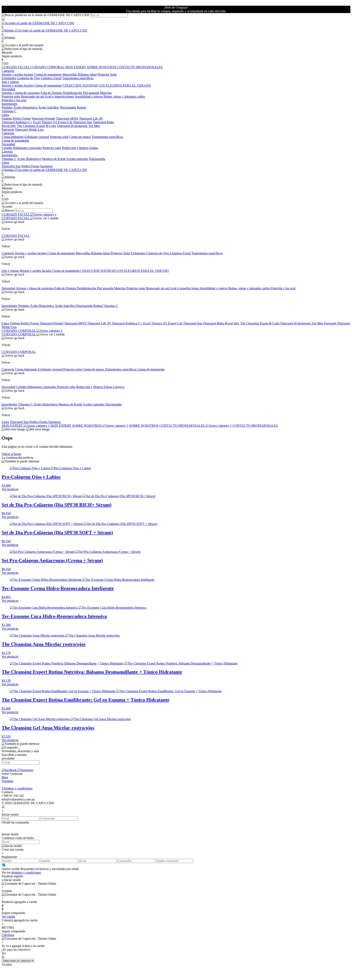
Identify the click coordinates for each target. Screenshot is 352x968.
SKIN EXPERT (76, 67)
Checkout (8, 935)
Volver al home (11, 454)
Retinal (81, 107)
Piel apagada (91, 93)
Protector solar (11, 96)
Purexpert (8, 129)
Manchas (106, 93)
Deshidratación (72, 93)
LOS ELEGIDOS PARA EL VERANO (125, 85)
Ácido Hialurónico (25, 107)
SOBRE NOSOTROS (102, 67)
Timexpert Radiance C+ (17, 122)
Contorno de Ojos (28, 78)
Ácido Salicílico (48, 107)
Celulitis (7, 148)
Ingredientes (9, 306)
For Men (94, 126)
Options (7, 118)
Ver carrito (8, 916)
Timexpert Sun (82, 122)
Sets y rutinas (10, 270)
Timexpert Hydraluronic (72, 126)
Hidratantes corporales (27, 148)
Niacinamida (68, 107)
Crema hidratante (13, 137)
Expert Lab (65, 122)
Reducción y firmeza (75, 148)
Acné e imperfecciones (59, 96)
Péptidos (7, 107)
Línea (5, 323)
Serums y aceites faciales (17, 74)
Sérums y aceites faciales (17, 85)
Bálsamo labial (87, 74)
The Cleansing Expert (31, 126)
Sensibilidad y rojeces (89, 96)
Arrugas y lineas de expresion (21, 93)
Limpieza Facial (51, 78)
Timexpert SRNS (67, 118)
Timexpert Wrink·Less (29, 129)
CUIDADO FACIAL (16, 67)
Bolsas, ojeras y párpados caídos (124, 96)
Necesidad (8, 288)
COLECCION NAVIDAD (80, 85)
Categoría (8, 253)
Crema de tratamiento (48, 74)
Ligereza (7, 151)
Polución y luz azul (14, 100)
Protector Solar (107, 74)
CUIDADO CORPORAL (47, 67)
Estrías (93, 148)
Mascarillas (70, 74)
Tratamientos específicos (78, 78)
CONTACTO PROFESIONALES (140, 67)
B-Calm (51, 126)
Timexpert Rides (103, 122)
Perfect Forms (22, 118)
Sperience (46, 166)
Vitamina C (9, 111)
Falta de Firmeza (51, 93)
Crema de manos (80, 137)
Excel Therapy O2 (45, 122)
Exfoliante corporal (36, 137)
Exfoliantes (9, 78)
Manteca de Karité (54, 159)
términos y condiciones (26, 872)
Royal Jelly (9, 126)
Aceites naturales (77, 159)
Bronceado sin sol (32, 96)
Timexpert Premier (43, 118)
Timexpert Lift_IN (91, 118)
